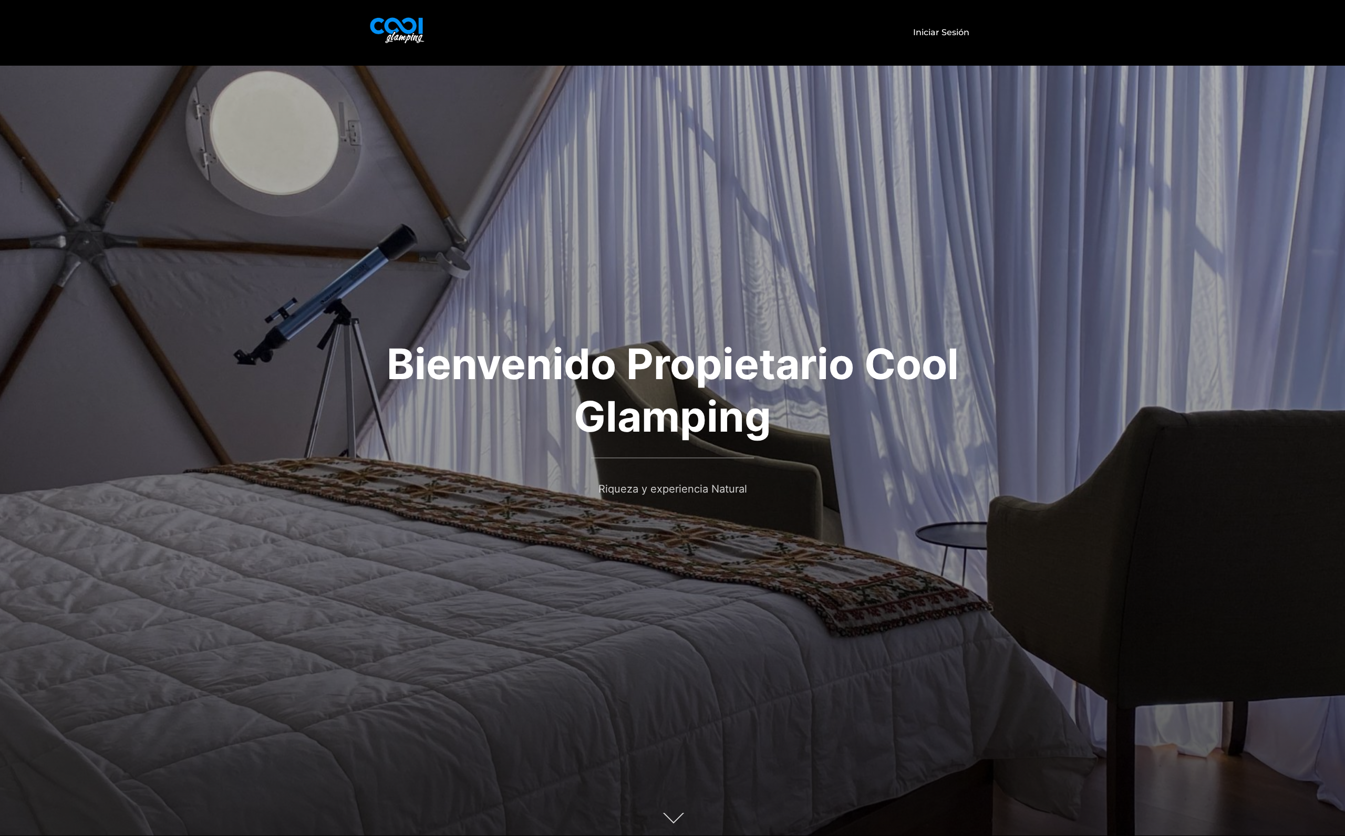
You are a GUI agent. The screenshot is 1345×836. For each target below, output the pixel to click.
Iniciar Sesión (941, 32)
